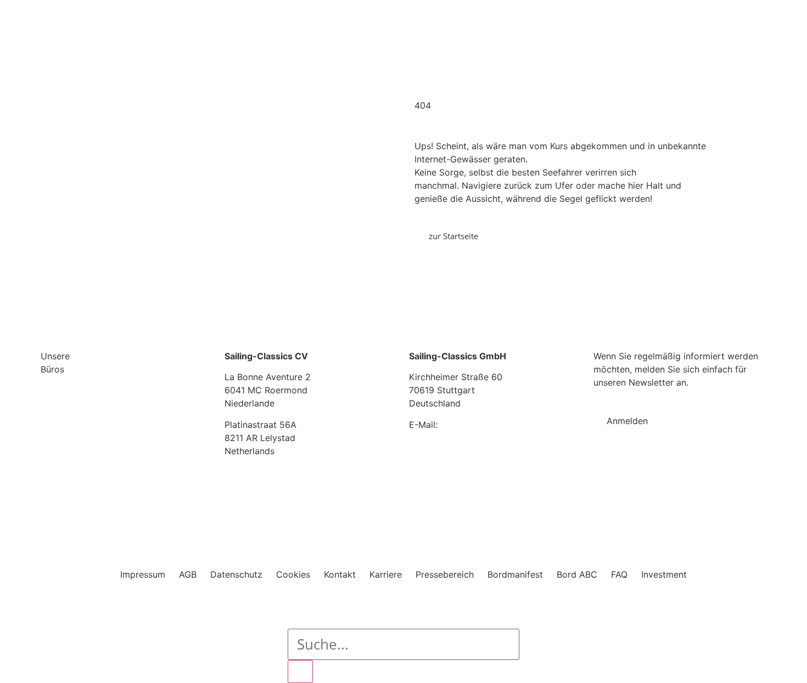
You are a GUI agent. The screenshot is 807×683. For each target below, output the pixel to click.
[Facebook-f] (598, 477)
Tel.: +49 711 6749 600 (456, 445)
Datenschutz (236, 574)
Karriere (385, 574)
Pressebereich (445, 574)
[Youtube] (642, 477)
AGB (188, 574)
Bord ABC (577, 574)
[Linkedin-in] (664, 477)
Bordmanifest (515, 574)
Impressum (142, 574)
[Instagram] (620, 477)
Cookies (293, 574)
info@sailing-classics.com (493, 424)
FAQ (619, 574)
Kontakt (340, 574)
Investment (664, 574)
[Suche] (300, 671)
